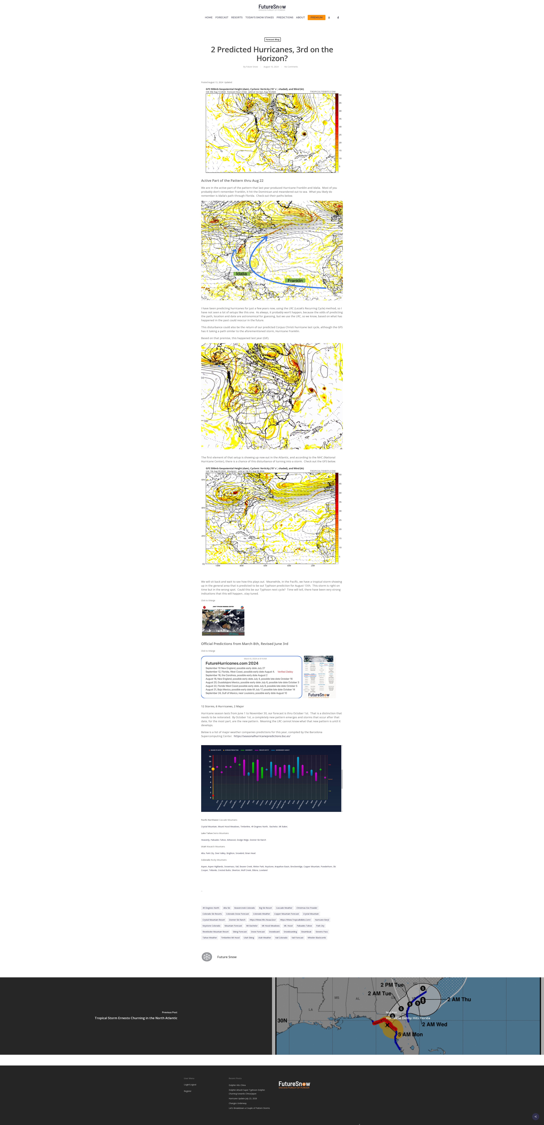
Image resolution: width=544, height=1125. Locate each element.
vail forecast (297, 937)
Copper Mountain (312, 866)
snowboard (274, 931)
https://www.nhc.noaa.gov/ (263, 919)
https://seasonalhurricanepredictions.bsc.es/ (262, 736)
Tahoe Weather (210, 937)
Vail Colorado (281, 937)
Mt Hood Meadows (271, 925)
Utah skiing (249, 937)
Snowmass (229, 866)
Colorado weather (261, 913)
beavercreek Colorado (244, 908)
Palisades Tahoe (218, 840)
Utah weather (264, 937)
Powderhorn (326, 866)
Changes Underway (237, 1103)
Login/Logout (190, 1084)
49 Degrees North (259, 826)
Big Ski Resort (265, 908)
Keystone (269, 866)
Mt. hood (288, 925)
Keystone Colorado (211, 925)
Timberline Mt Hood (230, 937)
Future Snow (252, 66)
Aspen (204, 866)
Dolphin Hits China (237, 1085)
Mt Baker (283, 826)
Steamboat (306, 931)
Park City (210, 853)
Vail (237, 866)
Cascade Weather (284, 908)
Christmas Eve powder (307, 908)
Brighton (230, 853)
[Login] (329, 19)
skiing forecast (240, 931)
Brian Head (250, 853)
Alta (203, 853)
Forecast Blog (272, 39)
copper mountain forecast (286, 913)
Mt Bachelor (252, 925)
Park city (320, 925)
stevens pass (322, 931)
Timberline (245, 826)
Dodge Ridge (243, 840)
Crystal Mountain (209, 826)
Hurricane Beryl (322, 919)
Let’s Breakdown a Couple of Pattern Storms (249, 1108)
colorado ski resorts (212, 913)
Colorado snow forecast (237, 913)
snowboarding (290, 931)
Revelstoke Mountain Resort (216, 931)
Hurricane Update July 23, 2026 (243, 1098)
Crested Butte (224, 870)
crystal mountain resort (214, 919)
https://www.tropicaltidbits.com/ (295, 919)
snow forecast (258, 931)
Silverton (236, 870)
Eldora (255, 870)
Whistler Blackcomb (317, 937)
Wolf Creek (246, 870)
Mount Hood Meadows (228, 826)
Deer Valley (220, 853)
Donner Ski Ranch (258, 840)
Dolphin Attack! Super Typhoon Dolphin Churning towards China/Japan (247, 1092)
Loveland (263, 870)
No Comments (291, 66)
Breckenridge (296, 866)
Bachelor (273, 826)
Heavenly (205, 840)
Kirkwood (231, 840)
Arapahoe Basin (282, 866)
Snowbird (240, 853)
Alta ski (226, 908)
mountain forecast (233, 925)
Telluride (213, 870)
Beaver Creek (246, 866)
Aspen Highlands (215, 866)
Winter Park (258, 866)
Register (187, 1091)
